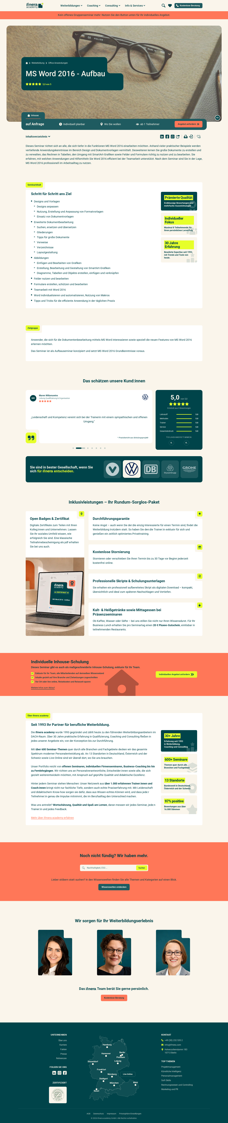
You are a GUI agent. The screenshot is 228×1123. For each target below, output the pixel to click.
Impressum (111, 1114)
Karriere (63, 1045)
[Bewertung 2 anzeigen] (80, 448)
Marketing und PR (169, 1089)
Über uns (62, 1040)
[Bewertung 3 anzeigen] (87, 448)
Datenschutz (98, 1114)
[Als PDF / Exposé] (191, 137)
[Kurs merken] (198, 137)
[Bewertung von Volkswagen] (131, 469)
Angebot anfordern (187, 124)
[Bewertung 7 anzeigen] (104, 448)
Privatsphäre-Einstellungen (130, 1114)
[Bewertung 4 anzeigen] (92, 448)
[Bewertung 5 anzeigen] (96, 448)
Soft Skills (166, 1080)
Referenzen (61, 1058)
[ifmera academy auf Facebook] (65, 1073)
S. (171, 443)
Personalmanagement (171, 1076)
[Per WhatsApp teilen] (172, 137)
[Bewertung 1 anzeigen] (73, 448)
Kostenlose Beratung (114, 998)
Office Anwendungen (58, 63)
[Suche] (163, 5)
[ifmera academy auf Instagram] (59, 1073)
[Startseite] (27, 63)
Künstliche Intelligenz (171, 1071)
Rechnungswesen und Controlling (177, 1085)
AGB (88, 1114)
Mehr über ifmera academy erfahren (52, 817)
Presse (63, 1054)
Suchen (141, 868)
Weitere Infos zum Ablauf (43, 687)
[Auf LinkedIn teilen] (162, 137)
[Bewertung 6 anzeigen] (100, 448)
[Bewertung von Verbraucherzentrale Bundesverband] (112, 469)
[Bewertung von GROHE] (189, 469)
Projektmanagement (170, 1067)
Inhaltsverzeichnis (36, 136)
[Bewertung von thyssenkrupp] (170, 469)
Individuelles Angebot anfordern (174, 674)
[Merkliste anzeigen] (170, 5)
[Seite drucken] (185, 137)
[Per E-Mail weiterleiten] (178, 137)
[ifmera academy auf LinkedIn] (54, 1073)
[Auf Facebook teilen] (167, 137)
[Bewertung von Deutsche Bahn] (151, 469)
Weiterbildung (38, 63)
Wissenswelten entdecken (114, 887)
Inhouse (35, 115)
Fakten (63, 1049)
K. (186, 443)
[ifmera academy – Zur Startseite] (35, 5)
